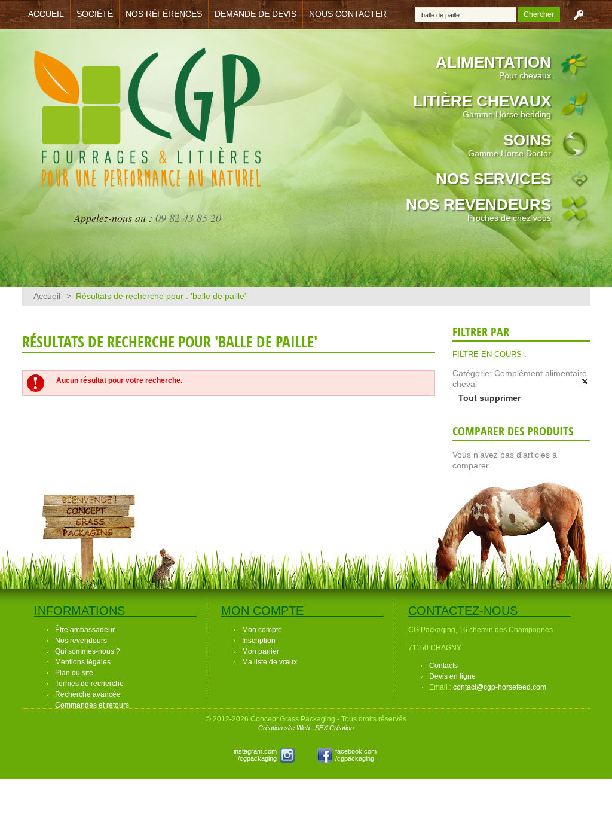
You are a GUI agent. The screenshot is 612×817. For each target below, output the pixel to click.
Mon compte (262, 630)
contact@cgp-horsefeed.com (499, 687)
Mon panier (260, 651)
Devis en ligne (452, 676)
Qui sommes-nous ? (87, 651)
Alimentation (493, 66)
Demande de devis (255, 14)
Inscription (259, 640)
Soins (509, 144)
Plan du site (74, 673)
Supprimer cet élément (585, 382)
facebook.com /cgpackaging (356, 755)
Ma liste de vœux (269, 662)
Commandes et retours (92, 705)
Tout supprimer (489, 398)
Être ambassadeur (85, 630)
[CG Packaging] (147, 124)
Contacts (443, 665)
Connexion (578, 15)
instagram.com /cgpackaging (255, 755)
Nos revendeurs (478, 209)
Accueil (46, 14)
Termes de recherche (89, 683)
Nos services (493, 179)
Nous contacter (348, 14)
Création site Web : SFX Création (306, 727)
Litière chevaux (482, 105)
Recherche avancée (88, 694)
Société (94, 14)
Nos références (164, 14)
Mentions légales (83, 662)
